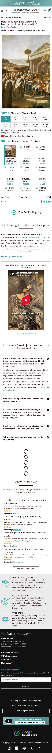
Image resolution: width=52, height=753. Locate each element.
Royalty (6, 256)
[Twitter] (31, 748)
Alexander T (17, 513)
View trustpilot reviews (25, 711)
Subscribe (25, 686)
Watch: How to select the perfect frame (19, 136)
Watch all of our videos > (26, 333)
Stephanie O (18, 562)
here (32, 130)
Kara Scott (17, 530)
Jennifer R (17, 546)
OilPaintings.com (28, 742)
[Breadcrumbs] (2, 18)
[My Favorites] (45, 10)
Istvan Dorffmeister (9, 27)
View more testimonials (25, 569)
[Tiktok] (38, 748)
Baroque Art (19, 256)
